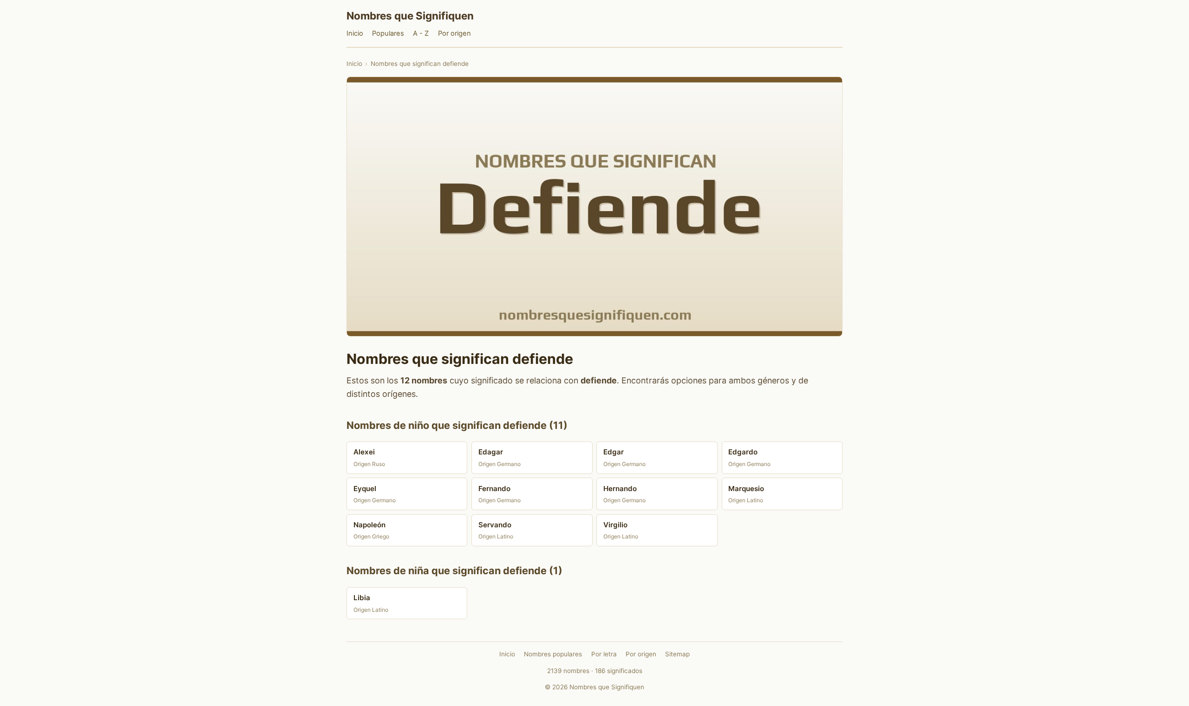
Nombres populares (553, 654)
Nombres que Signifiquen (410, 15)
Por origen (454, 33)
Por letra (604, 654)
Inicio (354, 33)
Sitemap (677, 654)
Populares (388, 33)
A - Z (421, 33)
